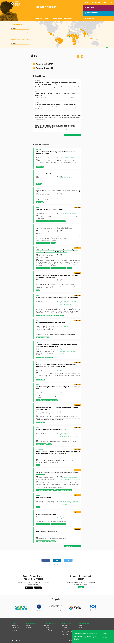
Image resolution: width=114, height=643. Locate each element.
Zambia (62, 504)
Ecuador (73, 303)
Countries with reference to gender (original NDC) (14, 39)
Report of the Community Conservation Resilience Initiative (51, 429)
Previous (78, 56)
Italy (70, 213)
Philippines (76, 479)
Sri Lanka (75, 436)
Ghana (61, 157)
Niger (61, 518)
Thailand (66, 504)
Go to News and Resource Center (72, 135)
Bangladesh (63, 303)
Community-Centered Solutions (42, 242)
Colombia (62, 301)
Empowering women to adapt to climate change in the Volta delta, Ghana (54, 228)
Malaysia (67, 436)
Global (72, 157)
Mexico (62, 213)
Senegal (62, 351)
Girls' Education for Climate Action (44, 174)
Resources (81, 627)
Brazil (70, 303)
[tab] (57, 64)
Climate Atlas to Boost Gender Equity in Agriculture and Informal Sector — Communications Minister (56, 84)
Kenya (74, 301)
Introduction (38, 18)
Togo (73, 213)
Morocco (65, 326)
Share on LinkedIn (57, 560)
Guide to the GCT (16, 627)
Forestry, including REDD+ (41, 221)
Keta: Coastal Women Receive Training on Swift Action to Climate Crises (57, 115)
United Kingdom (67, 157)
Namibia (67, 301)
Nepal (67, 213)
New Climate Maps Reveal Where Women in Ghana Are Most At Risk (55, 105)
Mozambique (69, 518)
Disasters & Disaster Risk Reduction (58, 268)
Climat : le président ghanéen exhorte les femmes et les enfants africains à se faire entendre (55, 127)
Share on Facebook (45, 560)
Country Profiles (57, 18)
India (65, 213)
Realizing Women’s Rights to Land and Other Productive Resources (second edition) (57, 297)
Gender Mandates (30, 629)
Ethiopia (77, 350)
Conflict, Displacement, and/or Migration (45, 490)
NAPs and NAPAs (39, 202)
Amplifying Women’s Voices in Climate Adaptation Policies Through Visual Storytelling (58, 191)
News (80, 625)
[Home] (15, 3)
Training (53, 242)
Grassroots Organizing (41, 444)
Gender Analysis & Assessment (52, 315)
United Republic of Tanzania (73, 502)
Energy (37, 400)
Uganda (72, 479)
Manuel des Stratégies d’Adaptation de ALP (47, 531)
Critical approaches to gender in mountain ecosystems (49, 209)
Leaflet (107, 47)
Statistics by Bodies (48, 629)
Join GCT (80, 587)
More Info (14, 629)
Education (38, 183)
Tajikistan (62, 353)
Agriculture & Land (40, 315)
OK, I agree (105, 633)
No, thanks (105, 637)
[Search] (112, 3)
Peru (61, 304)
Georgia (65, 435)
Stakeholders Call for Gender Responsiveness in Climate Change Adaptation (55, 94)
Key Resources (82, 629)
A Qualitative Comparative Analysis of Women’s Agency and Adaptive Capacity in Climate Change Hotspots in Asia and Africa (56, 345)
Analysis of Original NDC (44, 68)
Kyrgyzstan (62, 436)
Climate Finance (39, 166)
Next (82, 56)
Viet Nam (68, 479)
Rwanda (71, 301)
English (104, 3)
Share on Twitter (68, 560)
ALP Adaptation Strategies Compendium (46, 514)
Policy (37, 290)
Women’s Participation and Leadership (57, 221)
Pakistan (69, 351)
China (67, 303)
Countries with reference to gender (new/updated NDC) (14, 32)
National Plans (68, 18)
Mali (74, 350)
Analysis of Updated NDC (44, 64)
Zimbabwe (62, 177)
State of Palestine (67, 304)
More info (76, 639)
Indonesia (65, 477)
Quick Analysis (47, 18)
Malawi (67, 177)
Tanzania (67, 438)
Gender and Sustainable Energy (44, 497)
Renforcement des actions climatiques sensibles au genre (50, 323)
